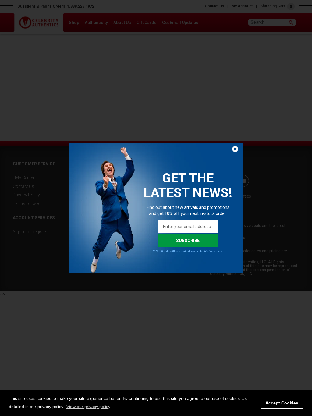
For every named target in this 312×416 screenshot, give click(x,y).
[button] (88, 406)
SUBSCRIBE (188, 240)
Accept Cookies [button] (281, 402)
